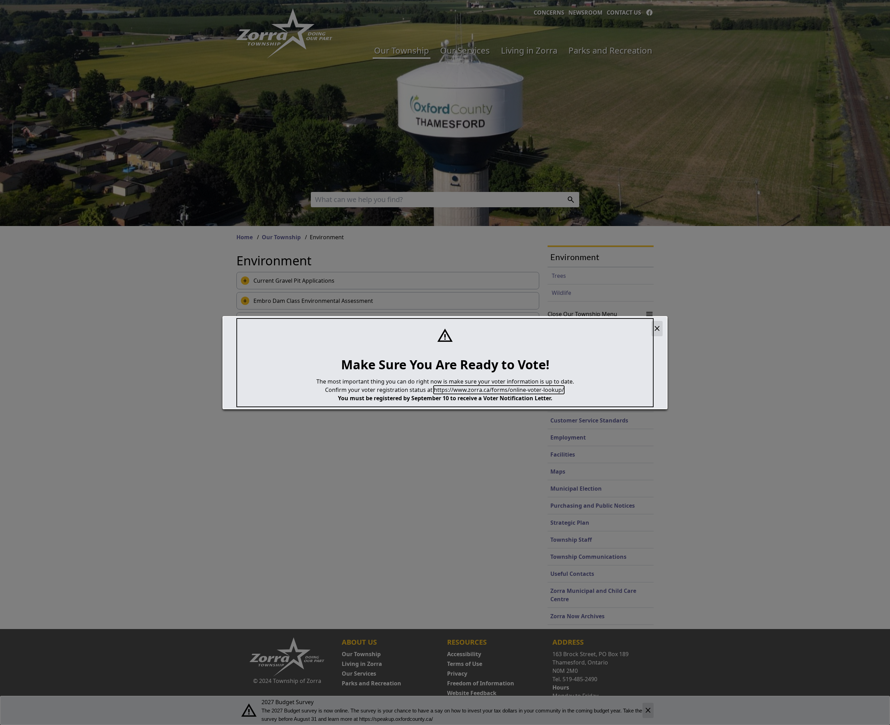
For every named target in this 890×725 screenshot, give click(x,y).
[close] (657, 328)
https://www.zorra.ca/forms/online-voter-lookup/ (499, 390)
